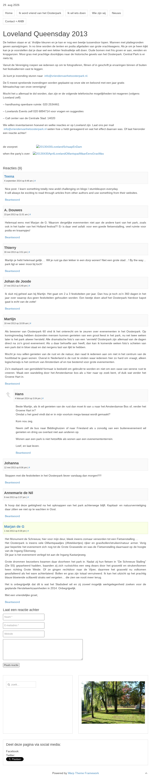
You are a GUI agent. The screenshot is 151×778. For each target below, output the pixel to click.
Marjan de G (14, 527)
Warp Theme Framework (83, 773)
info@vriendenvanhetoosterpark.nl (65, 75)
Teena (9, 176)
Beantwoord (12, 199)
